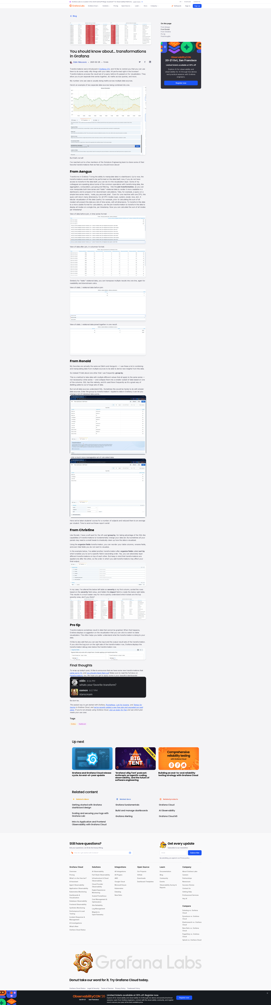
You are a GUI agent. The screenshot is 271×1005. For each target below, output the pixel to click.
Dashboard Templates (145, 881)
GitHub (139, 875)
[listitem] (73, 724)
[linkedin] (150, 62)
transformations (76, 675)
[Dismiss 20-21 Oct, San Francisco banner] (198, 45)
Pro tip (163, 34)
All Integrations (120, 871)
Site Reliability (97, 905)
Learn (137, 6)
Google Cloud (120, 881)
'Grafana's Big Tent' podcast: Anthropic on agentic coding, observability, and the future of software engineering (132, 776)
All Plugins (118, 875)
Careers (185, 875)
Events (162, 881)
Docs (145, 6)
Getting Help (187, 892)
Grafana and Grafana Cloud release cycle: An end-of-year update (91, 774)
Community (164, 878)
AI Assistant (73, 881)
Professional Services (190, 895)
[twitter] (139, 62)
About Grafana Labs (189, 871)
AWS (116, 878)
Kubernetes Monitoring (77, 892)
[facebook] (145, 62)
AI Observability (98, 871)
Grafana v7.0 (104, 69)
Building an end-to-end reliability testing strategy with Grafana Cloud (178, 774)
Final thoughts (165, 36)
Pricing (116, 6)
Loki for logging (122, 705)
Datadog (118, 892)
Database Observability (78, 901)
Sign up (197, 6)
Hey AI (184, 898)
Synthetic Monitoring (77, 908)
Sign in (187, 6)
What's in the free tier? (77, 878)
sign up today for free (118, 710)
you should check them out (98, 673)
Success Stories (188, 885)
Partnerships (187, 878)
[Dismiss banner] (267, 993)
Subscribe (194, 853)
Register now (181, 83)
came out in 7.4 (76, 673)
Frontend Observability (77, 904)
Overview (72, 871)
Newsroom (186, 881)
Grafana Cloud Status (77, 930)
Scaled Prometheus (99, 896)
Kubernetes (119, 888)
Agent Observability (76, 885)
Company (154, 6)
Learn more (136, 2)
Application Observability (78, 888)
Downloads (141, 878)
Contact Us (186, 888)
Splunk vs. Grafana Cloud (191, 940)
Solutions (106, 6)
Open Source (125, 6)
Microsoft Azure (120, 885)
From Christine (166, 32)
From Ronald (165, 29)
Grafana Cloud (92, 6)
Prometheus (110, 705)
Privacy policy (184, 858)
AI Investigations (75, 923)
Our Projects (141, 871)
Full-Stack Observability (101, 875)
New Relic (118, 895)
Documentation (165, 871)
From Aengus (165, 27)
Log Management (98, 909)
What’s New (73, 926)
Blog (75, 16)
